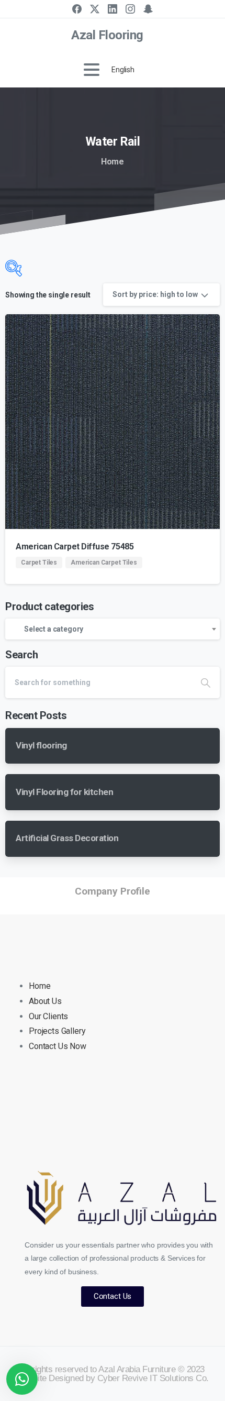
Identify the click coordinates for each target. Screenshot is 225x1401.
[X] (94, 9)
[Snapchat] (148, 9)
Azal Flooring (107, 35)
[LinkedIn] (112, 9)
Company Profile (112, 891)
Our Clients (48, 1016)
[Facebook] (77, 9)
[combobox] (112, 629)
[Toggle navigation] (91, 70)
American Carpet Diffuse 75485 (74, 546)
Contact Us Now (57, 1046)
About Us (45, 1001)
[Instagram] (130, 9)
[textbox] (112, 629)
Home (112, 162)
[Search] (206, 682)
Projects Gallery (57, 1031)
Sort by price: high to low (155, 294)
